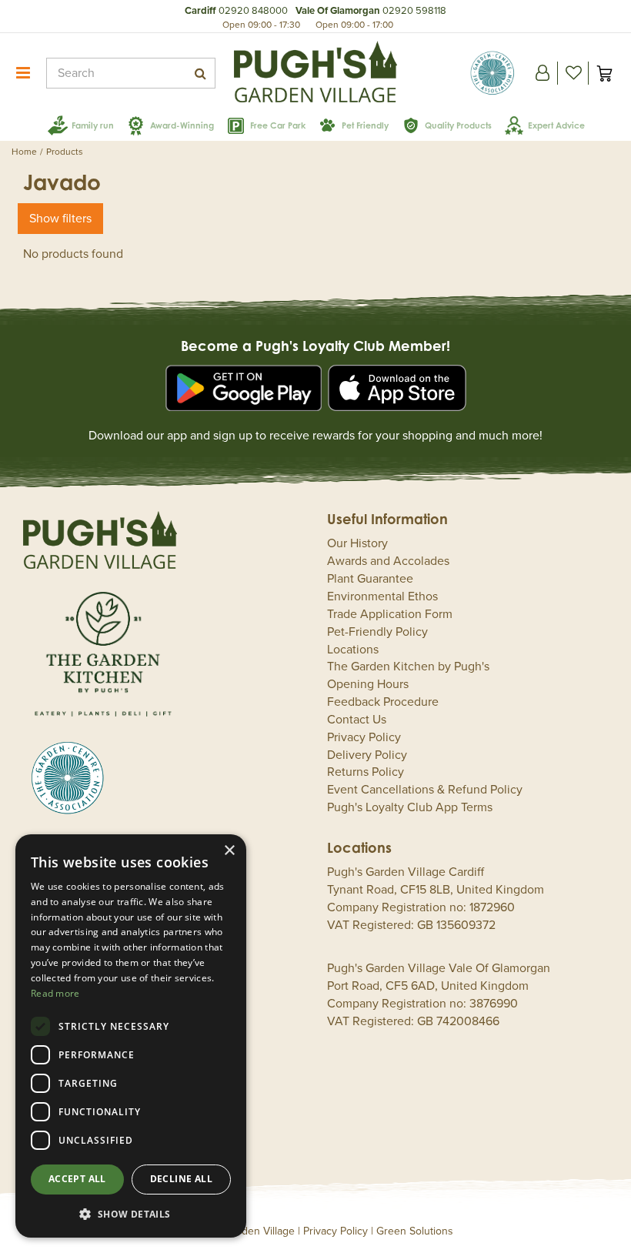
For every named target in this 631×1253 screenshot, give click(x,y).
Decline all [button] (181, 1178)
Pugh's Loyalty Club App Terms (409, 807)
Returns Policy (365, 772)
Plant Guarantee (370, 578)
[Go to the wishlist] (573, 73)
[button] (131, 1213)
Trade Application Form (389, 614)
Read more (55, 993)
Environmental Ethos (382, 596)
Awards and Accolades (388, 561)
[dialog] (130, 1036)
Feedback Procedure (383, 702)
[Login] (542, 73)
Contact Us (356, 719)
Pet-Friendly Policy (377, 632)
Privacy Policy (364, 737)
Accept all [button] (77, 1178)
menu (23, 73)
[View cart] (604, 73)
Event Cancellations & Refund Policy (424, 789)
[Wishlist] (573, 73)
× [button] (229, 851)
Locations (353, 649)
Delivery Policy (367, 755)
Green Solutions (414, 1231)
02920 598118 (414, 11)
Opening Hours (368, 684)
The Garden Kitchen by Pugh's (408, 666)
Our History (357, 543)
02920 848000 (253, 11)
